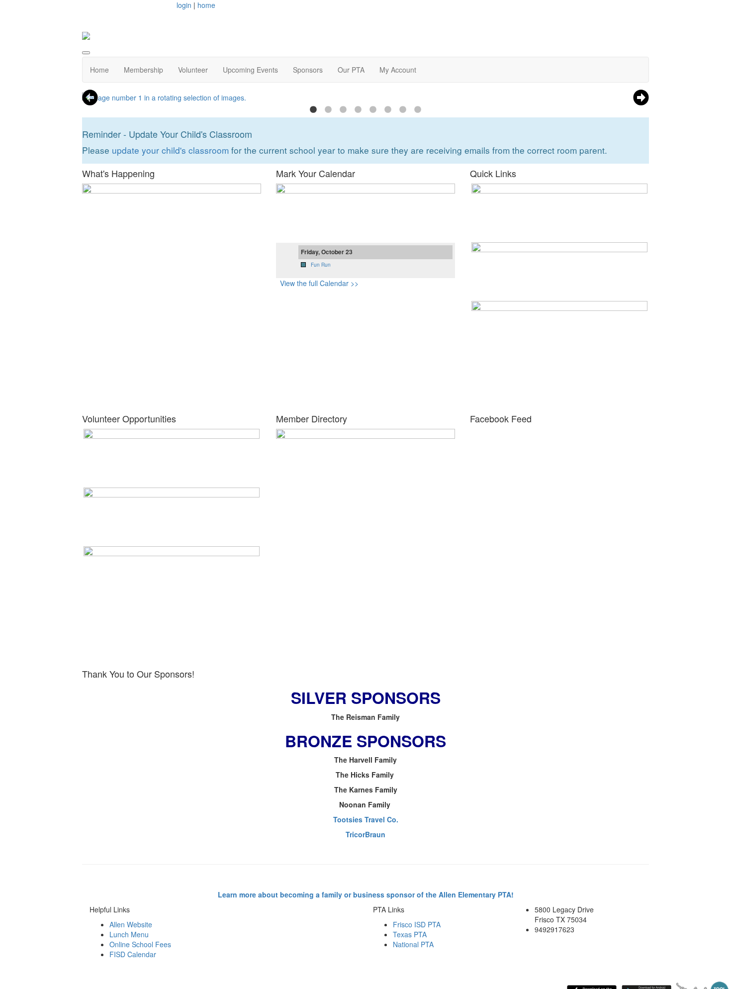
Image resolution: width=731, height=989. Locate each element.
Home (99, 70)
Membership (143, 70)
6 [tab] (388, 110)
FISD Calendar (132, 954)
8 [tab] (418, 110)
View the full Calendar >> (319, 283)
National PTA (413, 944)
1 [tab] (313, 110)
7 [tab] (403, 110)
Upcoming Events (250, 70)
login (184, 5)
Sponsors (308, 70)
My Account (397, 70)
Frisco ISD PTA (417, 924)
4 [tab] (358, 110)
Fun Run (321, 264)
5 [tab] (373, 110)
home (206, 5)
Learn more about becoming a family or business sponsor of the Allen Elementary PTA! (366, 894)
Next (641, 97)
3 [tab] (343, 110)
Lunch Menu (129, 934)
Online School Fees (140, 944)
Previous (90, 97)
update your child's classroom (170, 150)
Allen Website (130, 924)
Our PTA (351, 70)
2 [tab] (328, 110)
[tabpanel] (365, 97)
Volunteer (193, 70)
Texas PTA (410, 934)
